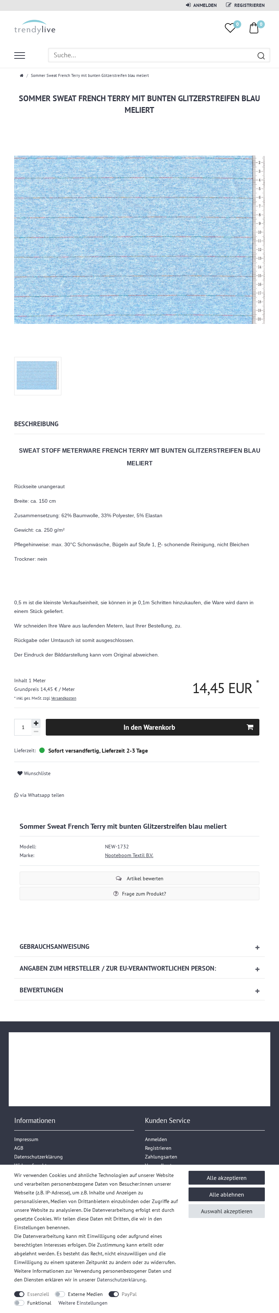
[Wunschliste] (230, 27)
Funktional (39, 1303)
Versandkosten (63, 698)
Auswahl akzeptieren (226, 1211)
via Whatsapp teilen (41, 795)
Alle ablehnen (226, 1194)
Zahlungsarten (161, 1156)
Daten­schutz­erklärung (38, 1156)
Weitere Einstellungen (83, 1303)
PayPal (129, 1294)
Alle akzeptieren (227, 1177)
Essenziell (38, 1294)
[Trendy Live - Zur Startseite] (35, 26)
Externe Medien (85, 1294)
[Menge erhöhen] (36, 723)
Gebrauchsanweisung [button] (54, 946)
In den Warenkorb (149, 727)
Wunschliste (36, 773)
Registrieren (249, 5)
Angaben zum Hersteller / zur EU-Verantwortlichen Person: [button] (118, 968)
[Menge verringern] (36, 732)
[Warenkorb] (253, 27)
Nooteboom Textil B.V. (129, 855)
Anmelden (205, 5)
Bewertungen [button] (41, 990)
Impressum (26, 1139)
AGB (18, 1148)
